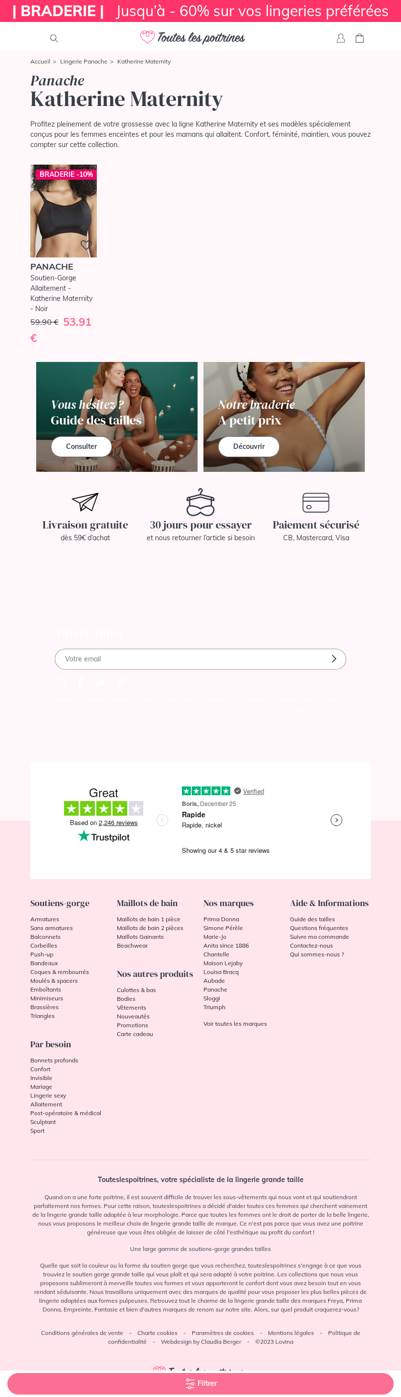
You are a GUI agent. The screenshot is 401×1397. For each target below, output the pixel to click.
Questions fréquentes (319, 927)
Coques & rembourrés (59, 971)
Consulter (81, 446)
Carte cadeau (135, 1033)
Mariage (41, 1086)
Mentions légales (291, 1332)
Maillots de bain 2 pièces (150, 927)
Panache (215, 989)
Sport (37, 1130)
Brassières (44, 1007)
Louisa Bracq (221, 971)
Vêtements (131, 1007)
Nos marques (228, 903)
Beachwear (132, 945)
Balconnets (45, 936)
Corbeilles (43, 945)
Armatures (44, 919)
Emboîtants (45, 989)
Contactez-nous (311, 945)
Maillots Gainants (140, 936)
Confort (40, 1069)
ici (313, 708)
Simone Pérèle (223, 927)
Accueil (40, 61)
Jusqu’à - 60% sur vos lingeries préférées (200, 10)
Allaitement (46, 1104)
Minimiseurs (46, 998)
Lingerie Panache (84, 61)
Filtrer (206, 1383)
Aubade (214, 980)
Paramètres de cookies (223, 1332)
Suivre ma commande (319, 936)
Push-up (41, 954)
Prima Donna (221, 919)
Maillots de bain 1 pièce (148, 919)
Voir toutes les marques (235, 1023)
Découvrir (249, 446)
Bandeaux (44, 963)
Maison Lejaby (223, 963)
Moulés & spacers (54, 980)
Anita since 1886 (226, 945)
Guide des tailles (312, 919)
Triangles (42, 1015)
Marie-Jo (214, 936)
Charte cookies (157, 1332)
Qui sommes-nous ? (317, 954)
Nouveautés (133, 1016)
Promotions (132, 1025)
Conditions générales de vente (82, 1332)
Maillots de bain (147, 903)
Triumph (214, 1007)
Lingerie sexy (48, 1095)
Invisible (41, 1077)
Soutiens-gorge (59, 903)
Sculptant (43, 1121)
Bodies (126, 998)
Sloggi (211, 998)
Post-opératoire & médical (65, 1113)
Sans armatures (51, 927)
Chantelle (216, 954)
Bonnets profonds (54, 1060)
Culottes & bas (136, 990)
